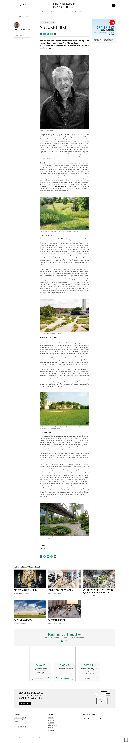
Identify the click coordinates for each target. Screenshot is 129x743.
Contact (50, 727)
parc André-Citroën (60, 186)
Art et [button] (44, 12)
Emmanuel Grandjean (24, 593)
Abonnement (52, 725)
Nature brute (57, 620)
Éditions (51, 718)
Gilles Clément (45, 163)
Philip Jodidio (57, 593)
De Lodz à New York (60, 590)
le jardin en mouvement (74, 241)
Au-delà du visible (25, 590)
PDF (17, 39)
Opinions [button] (83, 12)
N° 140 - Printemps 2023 (47, 22)
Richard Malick (57, 623)
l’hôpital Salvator (82, 369)
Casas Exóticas (23, 620)
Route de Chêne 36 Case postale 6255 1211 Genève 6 (20, 720)
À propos (51, 720)
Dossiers (75, 12)
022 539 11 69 (21, 727)
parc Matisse (69, 182)
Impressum (51, 730)
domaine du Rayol (63, 180)
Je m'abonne (25, 703)
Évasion (67, 12)
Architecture (20, 16)
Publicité (51, 723)
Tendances (60, 12)
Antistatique (112, 737)
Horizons (52, 12)
